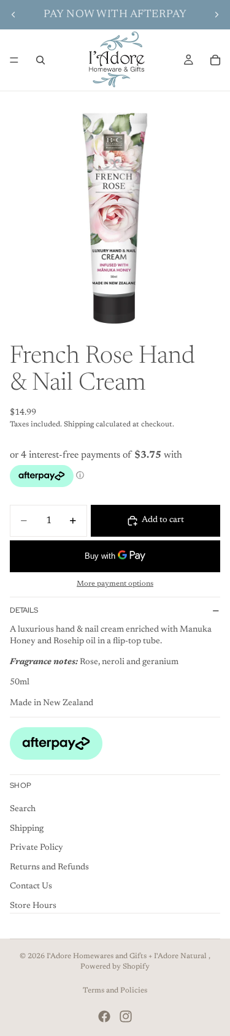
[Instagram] (125, 1016)
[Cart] (215, 60)
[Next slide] (216, 14)
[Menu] (14, 60)
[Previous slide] (13, 14)
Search (23, 809)
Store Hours (33, 906)
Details (24, 610)
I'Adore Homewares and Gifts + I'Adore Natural (128, 956)
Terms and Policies (115, 990)
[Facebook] (104, 1016)
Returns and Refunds (49, 867)
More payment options (115, 584)
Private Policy (36, 848)
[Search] (40, 60)
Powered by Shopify (115, 966)
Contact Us (31, 886)
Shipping (27, 828)
